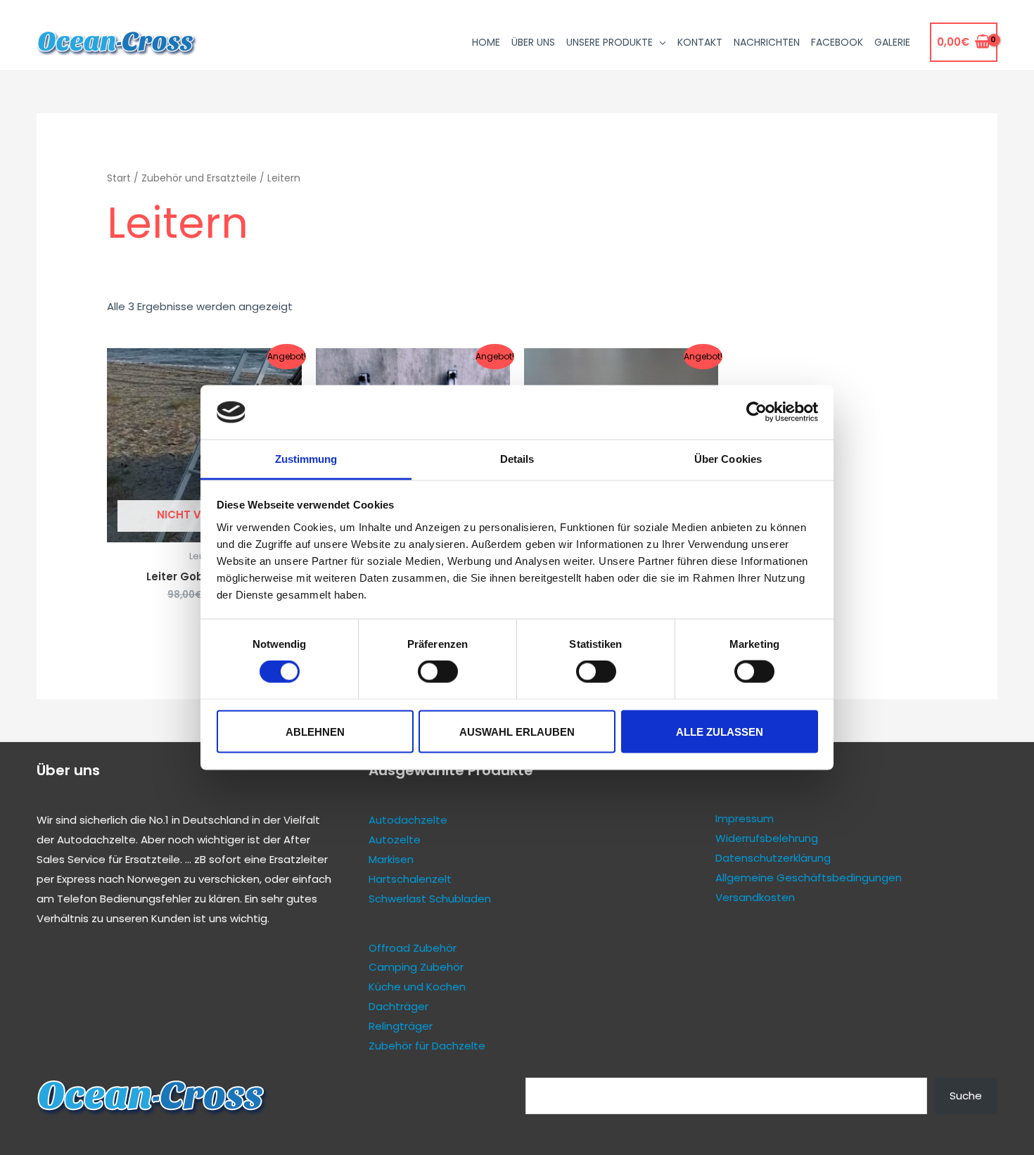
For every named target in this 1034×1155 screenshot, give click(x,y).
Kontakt (699, 42)
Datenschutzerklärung (773, 857)
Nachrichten (767, 42)
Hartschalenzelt (410, 879)
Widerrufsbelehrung (766, 838)
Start (119, 178)
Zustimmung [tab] (306, 458)
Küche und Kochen (417, 986)
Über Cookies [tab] (728, 458)
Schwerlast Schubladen (430, 898)
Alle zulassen (719, 731)
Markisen (391, 859)
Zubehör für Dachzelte (427, 1045)
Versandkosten (755, 897)
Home (486, 42)
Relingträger (401, 1026)
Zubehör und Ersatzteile (199, 178)
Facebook (837, 42)
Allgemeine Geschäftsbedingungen (808, 877)
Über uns (533, 42)
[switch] (438, 672)
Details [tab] (517, 458)
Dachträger (398, 1006)
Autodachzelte (96, 839)
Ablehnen (315, 731)
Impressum (744, 818)
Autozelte (395, 839)
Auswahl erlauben (517, 731)
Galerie (892, 42)
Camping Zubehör (416, 966)
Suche (966, 1095)
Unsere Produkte (609, 42)
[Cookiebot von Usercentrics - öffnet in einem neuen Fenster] (756, 412)
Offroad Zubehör (413, 947)
